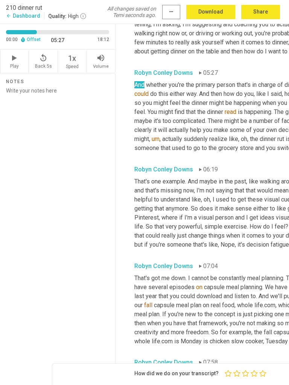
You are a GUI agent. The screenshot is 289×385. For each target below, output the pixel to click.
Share (260, 12)
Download (210, 12)
